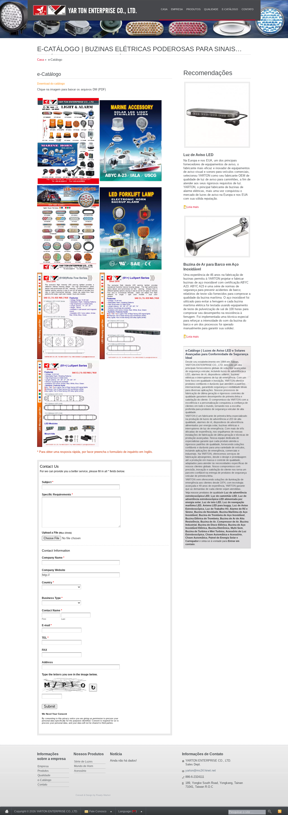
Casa (164, 9)
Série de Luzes (83, 761)
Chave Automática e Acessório (223, 534)
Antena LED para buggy (217, 505)
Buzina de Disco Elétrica (212, 524)
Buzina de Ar (208, 521)
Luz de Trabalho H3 (216, 508)
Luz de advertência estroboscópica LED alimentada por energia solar (215, 499)
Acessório (80, 770)
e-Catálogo (230, 9)
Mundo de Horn (83, 765)
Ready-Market (103, 795)
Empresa (177, 9)
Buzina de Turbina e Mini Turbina (204, 531)
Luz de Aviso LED (198, 155)
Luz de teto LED (211, 502)
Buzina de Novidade (206, 512)
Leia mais (193, 206)
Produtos (193, 9)
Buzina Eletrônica (218, 528)
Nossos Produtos (89, 754)
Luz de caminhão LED (224, 496)
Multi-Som (237, 528)
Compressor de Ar (228, 521)
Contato (248, 9)
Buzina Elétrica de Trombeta (202, 518)
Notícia (116, 754)
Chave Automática (196, 537)
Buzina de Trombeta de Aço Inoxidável (222, 515)
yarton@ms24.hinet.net (200, 770)
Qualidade (211, 9)
